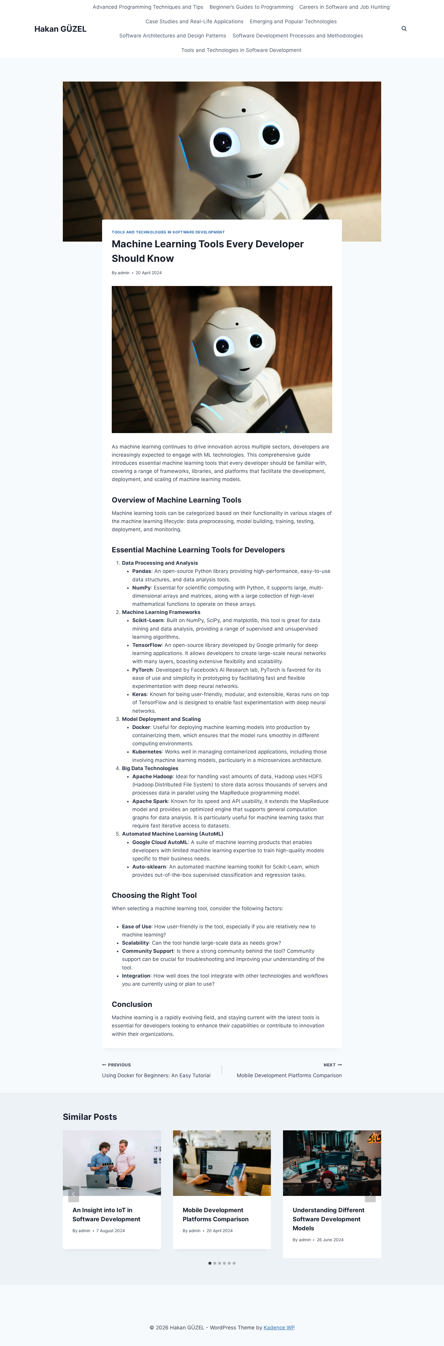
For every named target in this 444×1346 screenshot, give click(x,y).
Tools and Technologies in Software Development (241, 50)
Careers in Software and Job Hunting (344, 7)
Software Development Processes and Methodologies (298, 36)
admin (124, 272)
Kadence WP (279, 1328)
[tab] (209, 1263)
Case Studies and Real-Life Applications (194, 21)
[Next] (370, 1194)
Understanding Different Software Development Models (329, 1219)
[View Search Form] (404, 28)
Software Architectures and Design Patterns (172, 36)
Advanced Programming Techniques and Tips (148, 7)
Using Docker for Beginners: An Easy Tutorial (156, 1070)
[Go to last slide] (73, 1194)
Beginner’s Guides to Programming (251, 7)
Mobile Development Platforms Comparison (289, 1070)
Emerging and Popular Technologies (293, 21)
